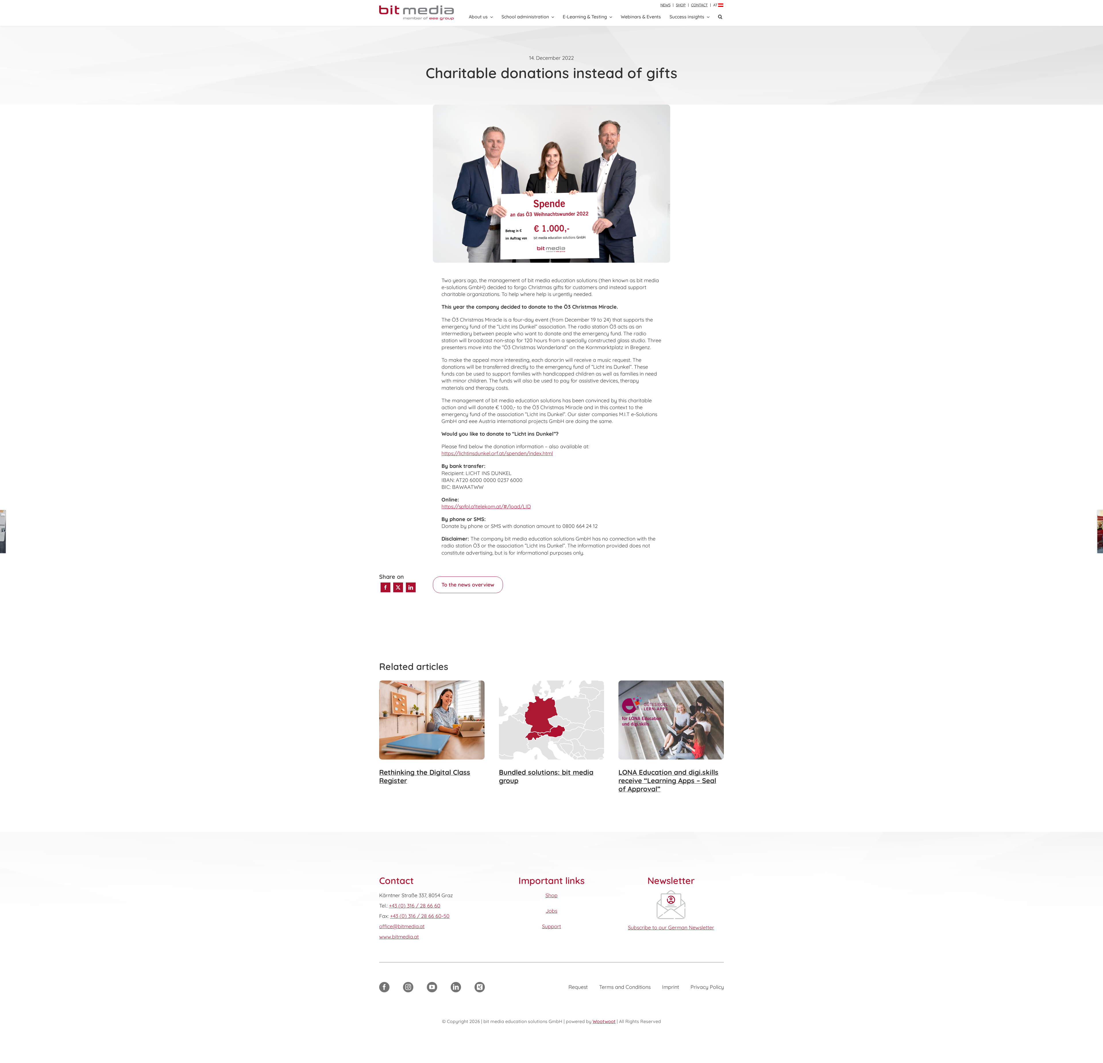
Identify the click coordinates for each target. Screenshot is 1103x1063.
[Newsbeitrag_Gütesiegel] (671, 683)
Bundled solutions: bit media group (546, 776)
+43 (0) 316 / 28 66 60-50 (420, 916)
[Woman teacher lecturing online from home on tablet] (432, 683)
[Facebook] (385, 587)
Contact (699, 5)
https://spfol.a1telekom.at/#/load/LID (486, 506)
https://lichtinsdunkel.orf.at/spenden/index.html (497, 453)
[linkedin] (456, 987)
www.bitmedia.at (399, 936)
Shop (681, 5)
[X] (398, 587)
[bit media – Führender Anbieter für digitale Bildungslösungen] (416, 8)
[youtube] (432, 987)
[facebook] (384, 987)
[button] (720, 17)
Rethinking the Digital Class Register (424, 776)
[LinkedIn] (410, 587)
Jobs (551, 911)
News (665, 5)
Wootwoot (604, 1021)
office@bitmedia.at (402, 926)
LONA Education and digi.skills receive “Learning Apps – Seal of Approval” (668, 780)
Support (551, 926)
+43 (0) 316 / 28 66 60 (414, 905)
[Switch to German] (721, 5)
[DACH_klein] (551, 683)
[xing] (480, 987)
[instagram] (408, 987)
